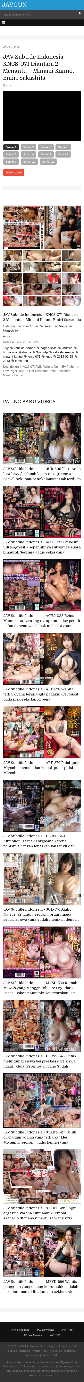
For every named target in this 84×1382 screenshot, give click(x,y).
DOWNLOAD (14, 172)
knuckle (67, 348)
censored (21, 361)
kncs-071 (34, 356)
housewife (10, 352)
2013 (6, 361)
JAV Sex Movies (32, 1335)
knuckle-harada (24, 348)
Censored (45, 326)
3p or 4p (27, 326)
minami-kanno (13, 356)
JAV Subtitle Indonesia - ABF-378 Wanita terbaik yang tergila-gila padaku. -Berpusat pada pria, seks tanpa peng (40, 694)
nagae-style (48, 348)
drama (26, 352)
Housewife (10, 330)
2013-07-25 (65, 356)
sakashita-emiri (63, 352)
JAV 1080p (55, 1335)
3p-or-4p (42, 352)
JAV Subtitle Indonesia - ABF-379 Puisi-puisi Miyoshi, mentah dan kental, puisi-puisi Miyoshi (41, 768)
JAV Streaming (20, 1329)
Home (6, 47)
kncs (49, 356)
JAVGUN (14, 5)
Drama (62, 326)
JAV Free (67, 1329)
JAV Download (45, 1329)
